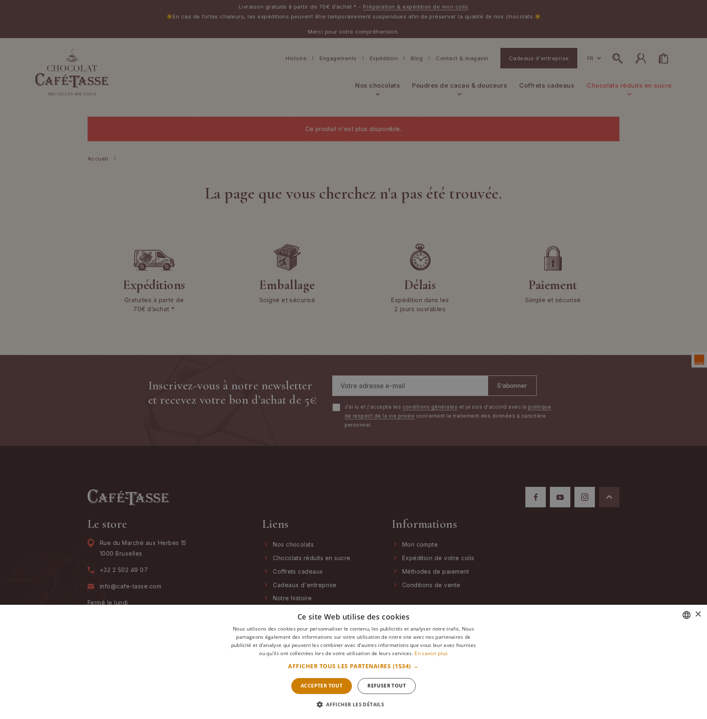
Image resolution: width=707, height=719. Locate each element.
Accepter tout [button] (321, 685)
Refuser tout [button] (386, 685)
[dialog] (353, 359)
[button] (353, 666)
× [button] (698, 614)
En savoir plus (431, 653)
